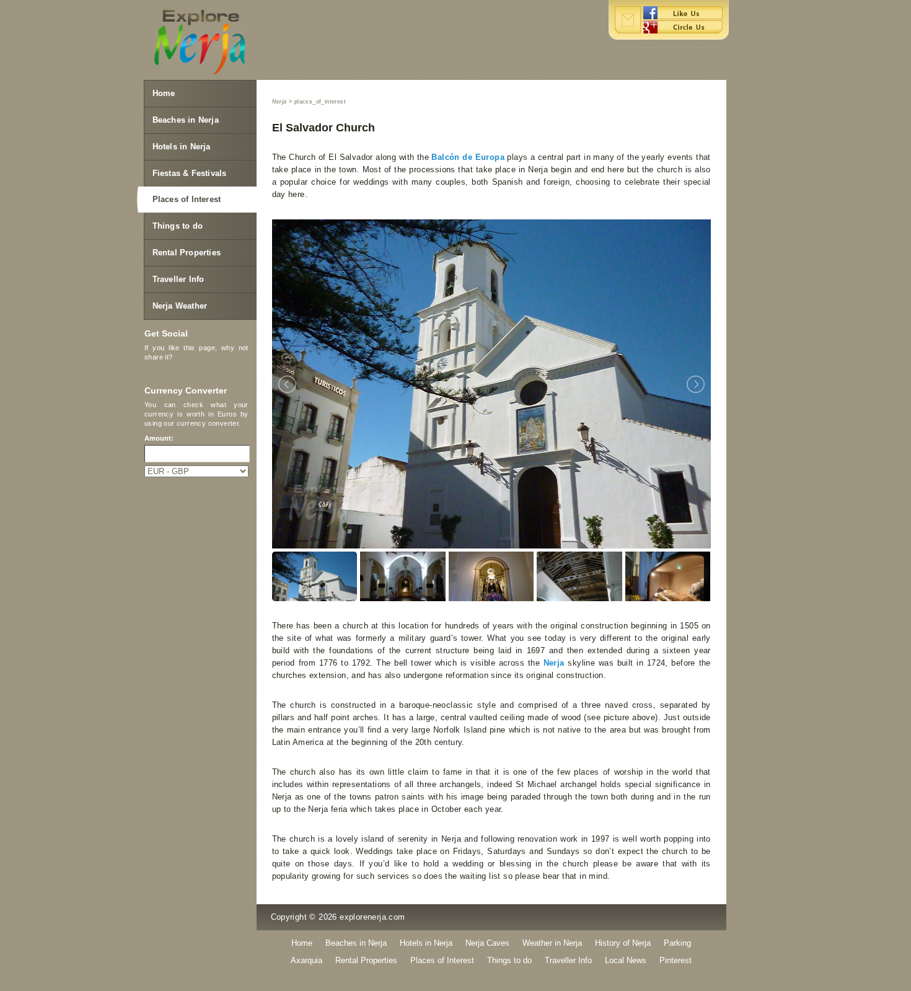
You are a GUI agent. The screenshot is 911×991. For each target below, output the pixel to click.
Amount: (159, 438)
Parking (677, 943)
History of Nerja (623, 943)
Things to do (177, 226)
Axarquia (306, 960)
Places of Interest (186, 199)
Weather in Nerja (552, 943)
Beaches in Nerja (185, 120)
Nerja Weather (180, 306)
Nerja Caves (487, 943)
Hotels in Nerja (181, 146)
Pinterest (675, 960)
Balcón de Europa (467, 157)
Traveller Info (178, 279)
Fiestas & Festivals (189, 173)
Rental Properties (186, 252)
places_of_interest (320, 102)
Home (163, 93)
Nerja (554, 662)
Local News (625, 960)
